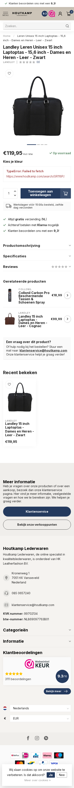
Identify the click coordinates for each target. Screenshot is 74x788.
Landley (9, 62)
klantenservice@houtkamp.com (43, 350)
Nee (62, 775)
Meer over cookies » (37, 780)
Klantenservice (37, 511)
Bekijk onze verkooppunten (37, 524)
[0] (68, 14)
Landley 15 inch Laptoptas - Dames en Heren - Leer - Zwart (19, 429)
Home (6, 35)
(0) (38, 62)
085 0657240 (21, 593)
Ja (51, 775)
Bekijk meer (53, 691)
